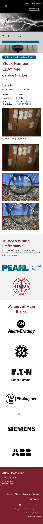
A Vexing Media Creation (34, 516)
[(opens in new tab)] (21, 268)
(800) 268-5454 (36, 3)
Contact (35, 494)
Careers (26, 494)
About (17, 494)
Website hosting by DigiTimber (33, 512)
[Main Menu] (5, 6)
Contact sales (20, 42)
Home (9, 494)
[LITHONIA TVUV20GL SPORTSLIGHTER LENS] (21, 122)
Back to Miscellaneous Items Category (20, 57)
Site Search (34, 499)
